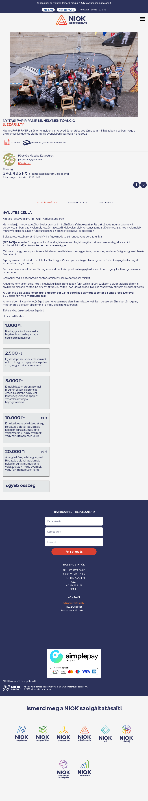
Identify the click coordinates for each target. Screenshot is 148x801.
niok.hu (48, 9)
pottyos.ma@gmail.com (30, 159)
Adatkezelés (74, 585)
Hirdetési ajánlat (74, 578)
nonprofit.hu (66, 9)
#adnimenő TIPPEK (74, 574)
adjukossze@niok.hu (74, 603)
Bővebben (24, 163)
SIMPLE (74, 589)
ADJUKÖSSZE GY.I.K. (74, 570)
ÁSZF (74, 581)
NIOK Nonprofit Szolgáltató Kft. (20, 681)
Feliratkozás (74, 552)
